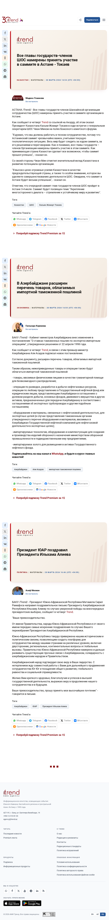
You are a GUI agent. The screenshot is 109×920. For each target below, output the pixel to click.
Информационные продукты (16, 866)
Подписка (8, 862)
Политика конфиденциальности (72, 866)
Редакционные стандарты (69, 846)
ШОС (31, 205)
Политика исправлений (68, 850)
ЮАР (35, 706)
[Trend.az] (12, 20)
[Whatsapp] (6, 891)
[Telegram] (30, 891)
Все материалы (32, 102)
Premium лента (10, 838)
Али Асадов (38, 469)
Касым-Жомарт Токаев (50, 205)
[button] (5, 33)
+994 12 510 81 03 (10, 816)
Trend (45, 122)
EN (92, 914)
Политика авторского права (70, 870)
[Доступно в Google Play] (31, 903)
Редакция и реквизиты (67, 838)
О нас (59, 834)
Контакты (61, 842)
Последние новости (12, 834)
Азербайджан (20, 469)
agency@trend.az (10, 819)
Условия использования (68, 862)
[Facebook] (12, 891)
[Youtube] (24, 891)
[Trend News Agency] (11, 793)
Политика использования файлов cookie (76, 875)
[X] (18, 891)
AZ (98, 914)
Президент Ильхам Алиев (54, 706)
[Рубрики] (104, 20)
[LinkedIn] (37, 891)
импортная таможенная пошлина (65, 469)
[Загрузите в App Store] (11, 903)
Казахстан (19, 205)
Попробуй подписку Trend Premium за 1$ (40, 233)
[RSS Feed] (43, 891)
